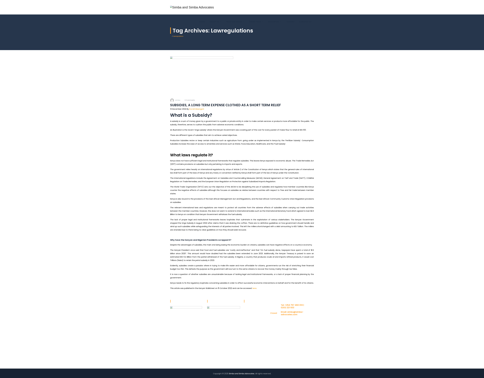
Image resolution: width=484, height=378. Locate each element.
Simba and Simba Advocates (241, 373)
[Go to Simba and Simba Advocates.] (170, 36)
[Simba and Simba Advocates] (192, 7)
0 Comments (190, 100)
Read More (174, 358)
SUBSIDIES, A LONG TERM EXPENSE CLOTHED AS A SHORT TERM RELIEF (225, 105)
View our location (288, 319)
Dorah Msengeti (196, 109)
